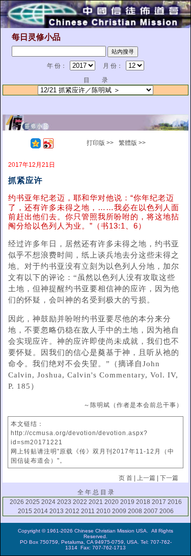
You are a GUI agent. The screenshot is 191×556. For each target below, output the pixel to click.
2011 (88, 511)
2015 (25, 511)
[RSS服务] (23, 143)
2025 (32, 502)
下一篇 (169, 478)
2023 (64, 502)
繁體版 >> (132, 142)
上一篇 (146, 478)
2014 (41, 511)
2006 (166, 511)
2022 (80, 502)
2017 (159, 502)
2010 (103, 511)
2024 (48, 502)
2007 (151, 511)
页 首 (125, 478)
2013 (56, 511)
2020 (111, 502)
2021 (96, 502)
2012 (72, 511)
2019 (127, 502)
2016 (175, 502)
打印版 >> (100, 142)
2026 (17, 502)
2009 (119, 511)
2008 (135, 511)
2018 (143, 502)
